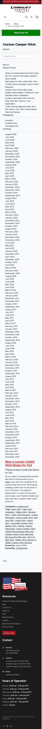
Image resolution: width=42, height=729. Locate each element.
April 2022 (9, 248)
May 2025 (9, 173)
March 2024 (10, 212)
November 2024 (12, 190)
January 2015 (11, 396)
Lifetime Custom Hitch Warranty (19, 534)
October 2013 (11, 437)
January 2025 (11, 184)
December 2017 (12, 298)
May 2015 (9, 384)
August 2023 (10, 229)
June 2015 (9, 382)
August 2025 (10, 165)
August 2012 (10, 446)
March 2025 (10, 179)
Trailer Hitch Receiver (20, 515)
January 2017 (11, 329)
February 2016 (11, 359)
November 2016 (12, 334)
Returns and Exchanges (11, 624)
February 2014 (11, 426)
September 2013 (12, 440)
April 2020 (9, 257)
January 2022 (11, 251)
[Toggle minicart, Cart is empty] (37, 17)
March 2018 (10, 290)
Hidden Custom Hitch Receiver (18, 543)
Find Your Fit (21, 32)
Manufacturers (7, 617)
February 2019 (11, 270)
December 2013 (12, 432)
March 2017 (10, 323)
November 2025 (12, 156)
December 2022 (12, 237)
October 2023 (11, 226)
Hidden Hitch (21, 512)
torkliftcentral (11, 123)
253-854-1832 (23, 661)
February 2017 (11, 326)
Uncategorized (11, 126)
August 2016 (10, 343)
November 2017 (12, 301)
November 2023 (12, 223)
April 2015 (9, 387)
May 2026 (9, 142)
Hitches (21, 526)
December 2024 (12, 187)
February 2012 (11, 448)
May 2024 (9, 206)
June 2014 (10, 415)
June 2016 (9, 348)
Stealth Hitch (11, 526)
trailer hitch (16, 509)
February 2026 (11, 148)
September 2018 (12, 273)
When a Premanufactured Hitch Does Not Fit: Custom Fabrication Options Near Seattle (22, 76)
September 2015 (12, 373)
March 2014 (10, 423)
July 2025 (9, 168)
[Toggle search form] (26, 17)
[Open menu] (5, 17)
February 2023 (11, 231)
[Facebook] (3, 726)
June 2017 (9, 315)
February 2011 (11, 451)
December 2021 (12, 254)
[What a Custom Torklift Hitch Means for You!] (22, 471)
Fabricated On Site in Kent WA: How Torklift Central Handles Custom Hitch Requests (22, 84)
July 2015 (9, 379)
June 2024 (10, 204)
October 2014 (11, 404)
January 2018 (11, 295)
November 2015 (12, 368)
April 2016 (9, 354)
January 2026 (11, 151)
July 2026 (9, 137)
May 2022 (9, 245)
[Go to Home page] (21, 10)
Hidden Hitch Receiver (25, 540)
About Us (5, 611)
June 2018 (9, 282)
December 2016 (12, 332)
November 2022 (12, 240)
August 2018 (10, 276)
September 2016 (12, 340)
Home (7, 24)
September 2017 (12, 307)
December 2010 (12, 454)
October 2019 (11, 262)
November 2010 (12, 457)
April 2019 (9, 265)
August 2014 (10, 409)
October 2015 (11, 371)
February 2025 (11, 181)
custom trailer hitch (24, 517)
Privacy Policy (7, 627)
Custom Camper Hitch (16, 26)
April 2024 (9, 209)
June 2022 (10, 243)
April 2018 (9, 287)
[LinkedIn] (11, 726)
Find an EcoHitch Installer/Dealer (14, 601)
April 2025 (9, 176)
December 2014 (12, 398)
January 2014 (11, 429)
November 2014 (12, 401)
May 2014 (9, 418)
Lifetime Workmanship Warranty (19, 531)
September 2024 (12, 195)
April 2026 (9, 145)
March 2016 (10, 357)
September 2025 (12, 162)
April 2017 (9, 320)
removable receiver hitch (22, 523)
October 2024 (11, 193)
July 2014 (9, 412)
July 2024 (9, 201)
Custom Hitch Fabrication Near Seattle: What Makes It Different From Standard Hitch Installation (22, 93)
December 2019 (12, 259)
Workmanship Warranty (15, 537)
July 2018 (9, 279)
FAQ (3, 614)
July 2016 (9, 346)
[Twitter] (7, 726)
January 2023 (11, 234)
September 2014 (12, 407)
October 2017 (11, 304)
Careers (5, 620)
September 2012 (12, 443)
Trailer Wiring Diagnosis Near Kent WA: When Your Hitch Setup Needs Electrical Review (21, 109)
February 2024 (11, 215)
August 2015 (10, 376)
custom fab (20, 520)
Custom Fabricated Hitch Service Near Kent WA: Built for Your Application (19, 101)
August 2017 (10, 309)
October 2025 (11, 159)
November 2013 (12, 435)
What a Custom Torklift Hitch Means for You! (20, 463)
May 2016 (9, 351)
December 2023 (12, 220)
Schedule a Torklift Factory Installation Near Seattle (22, 1)
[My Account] (31, 17)
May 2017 (9, 318)
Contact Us (6, 607)
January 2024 (11, 218)
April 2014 (9, 421)
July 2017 (9, 312)
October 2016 (11, 337)
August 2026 (10, 134)
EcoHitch (9, 120)
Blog (16, 24)
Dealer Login (9, 633)
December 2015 (12, 365)
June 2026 (10, 140)
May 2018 (9, 284)
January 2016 (11, 362)
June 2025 (10, 170)
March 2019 (10, 268)
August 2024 (11, 198)
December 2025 (12, 154)
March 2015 (10, 390)
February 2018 (11, 293)
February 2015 (11, 393)
